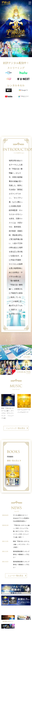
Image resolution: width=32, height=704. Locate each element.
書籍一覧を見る (13, 461)
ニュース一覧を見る (15, 576)
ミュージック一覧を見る (15, 428)
